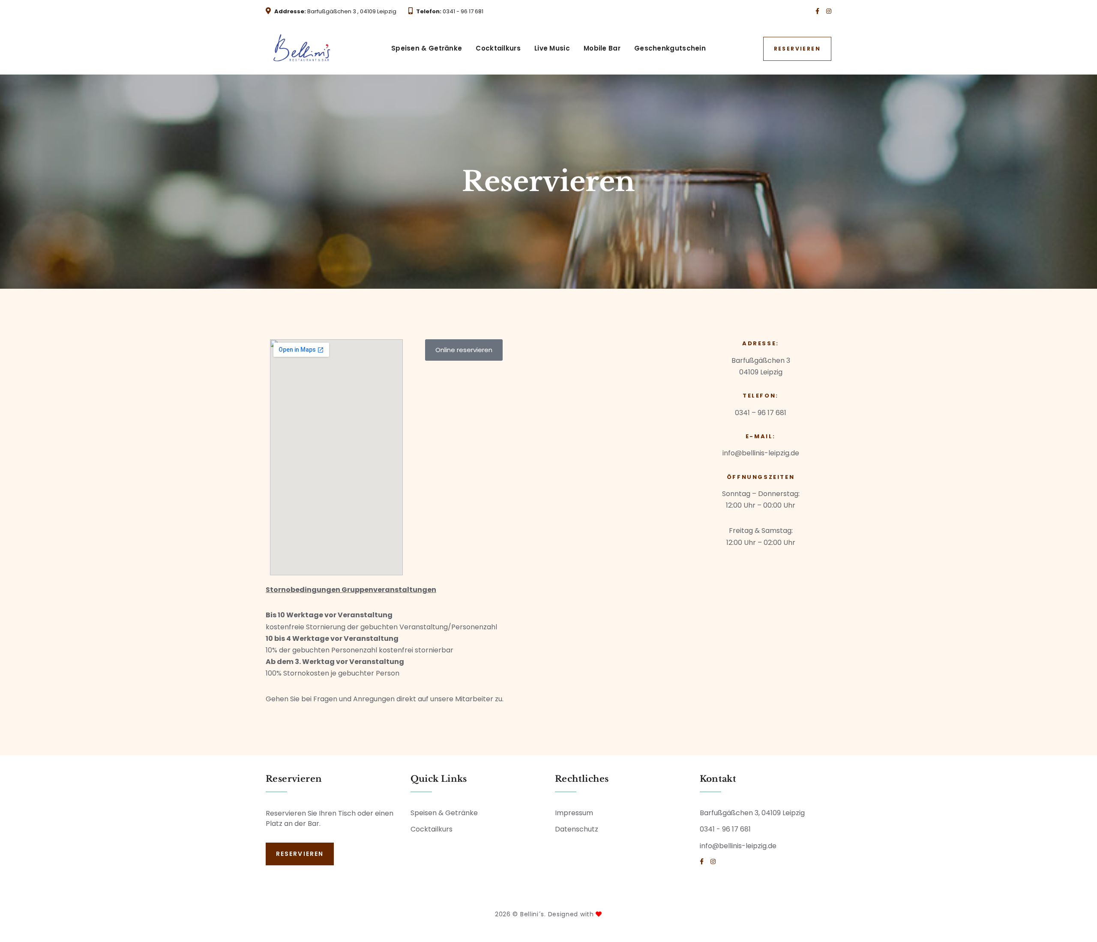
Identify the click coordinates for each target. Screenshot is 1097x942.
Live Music (552, 48)
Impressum (574, 813)
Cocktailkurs (498, 48)
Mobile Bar (602, 48)
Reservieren (797, 48)
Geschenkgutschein (670, 48)
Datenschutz (576, 829)
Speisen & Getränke (426, 48)
